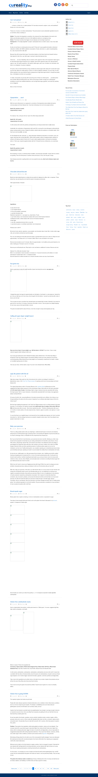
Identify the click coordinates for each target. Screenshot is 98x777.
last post (55, 500)
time (79, 224)
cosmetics (82, 209)
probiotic (72, 219)
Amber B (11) (71, 22)
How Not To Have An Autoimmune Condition (76, 95)
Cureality (68, 212)
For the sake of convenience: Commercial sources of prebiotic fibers (75, 91)
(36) (59, 493)
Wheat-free (68, 229)
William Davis (22, 22)
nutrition (79, 217)
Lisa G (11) (70, 31)
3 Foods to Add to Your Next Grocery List (75, 115)
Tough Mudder (84, 224)
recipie (76, 219)
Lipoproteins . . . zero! (17, 97)
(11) (59, 266)
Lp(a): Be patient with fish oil (19, 374)
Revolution (81, 219)
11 (37, 768)
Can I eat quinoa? (15, 20)
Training (71, 227)
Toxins (67, 227)
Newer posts (14, 768)
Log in (88, 12)
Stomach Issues (79, 222)
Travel (75, 227)
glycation (45, 733)
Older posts (56, 768)
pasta (83, 217)
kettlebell (68, 217)
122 (51, 768)
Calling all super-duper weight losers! (22, 316)
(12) (59, 318)
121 (48, 768)
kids (72, 217)
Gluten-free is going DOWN (19, 694)
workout (73, 229)
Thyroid (75, 224)
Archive (21, 12)
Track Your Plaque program (29, 381)
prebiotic (68, 219)
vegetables (79, 227)
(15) (59, 22)
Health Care (71, 215)
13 (43, 768)
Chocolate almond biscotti (18, 171)
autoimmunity (69, 209)
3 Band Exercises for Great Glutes (73, 118)
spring (74, 222)
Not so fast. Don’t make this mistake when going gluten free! (76, 112)
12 (40, 768)
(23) (59, 100)
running (67, 222)
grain (67, 215)
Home (10, 12)
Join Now (26, 12)
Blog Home (15, 12)
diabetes (77, 212)
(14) (59, 604)
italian (82, 215)
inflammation (77, 215)
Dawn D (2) (70, 28)
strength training (69, 224)
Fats (86, 212)
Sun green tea (14, 263)
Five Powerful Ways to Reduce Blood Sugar (75, 97)
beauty (74, 209)
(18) (59, 696)
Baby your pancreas (16, 426)
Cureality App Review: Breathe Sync (74, 100)
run (84, 219)
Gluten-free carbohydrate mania (20, 602)
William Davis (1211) (73, 34)
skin (71, 222)
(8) (59, 174)
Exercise (82, 212)
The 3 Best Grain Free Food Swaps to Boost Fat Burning (77, 108)
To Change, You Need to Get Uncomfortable (76, 104)
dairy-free (73, 212)
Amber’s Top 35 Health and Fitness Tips (75, 102)
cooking (77, 209)
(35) (59, 376)
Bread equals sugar (16, 491)
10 (35, 768)
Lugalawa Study (41, 386)
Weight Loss (85, 227)
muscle (75, 217)
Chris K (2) (70, 25)
